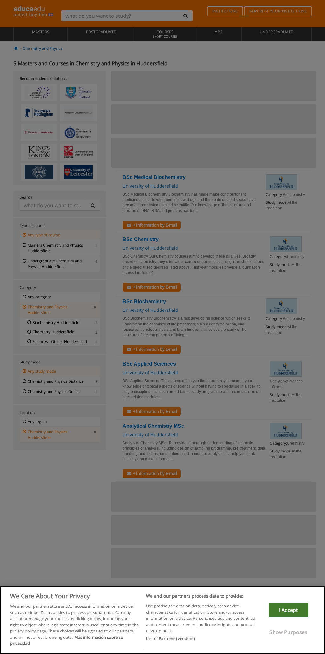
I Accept (288, 609)
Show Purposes (288, 632)
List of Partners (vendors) (170, 638)
